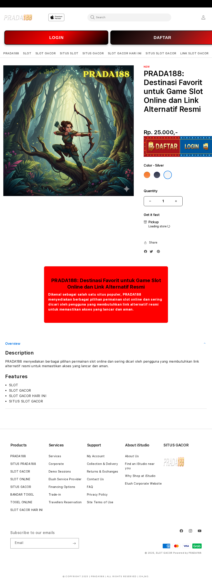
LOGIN (56, 37)
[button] (11, 53)
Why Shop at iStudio (140, 476)
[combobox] (129, 17)
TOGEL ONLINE (21, 502)
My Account (96, 456)
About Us (132, 456)
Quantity (150, 191)
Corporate (56, 464)
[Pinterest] (159, 252)
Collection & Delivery (102, 464)
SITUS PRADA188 (23, 464)
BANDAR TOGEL (22, 494)
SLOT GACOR (20, 471)
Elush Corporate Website (143, 483)
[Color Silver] (168, 175)
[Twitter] (152, 252)
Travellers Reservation (65, 502)
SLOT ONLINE (20, 479)
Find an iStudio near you (139, 466)
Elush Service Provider (65, 479)
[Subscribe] (74, 543)
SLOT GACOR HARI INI (26, 510)
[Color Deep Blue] (157, 175)
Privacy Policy (97, 494)
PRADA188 (18, 456)
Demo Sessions (60, 471)
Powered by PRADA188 (187, 553)
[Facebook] (146, 252)
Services (55, 456)
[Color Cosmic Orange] (147, 175)
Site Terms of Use (100, 502)
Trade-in (55, 494)
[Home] (17, 17)
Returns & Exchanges (102, 471)
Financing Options (62, 487)
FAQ (90, 487)
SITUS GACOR (20, 487)
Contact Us (95, 479)
